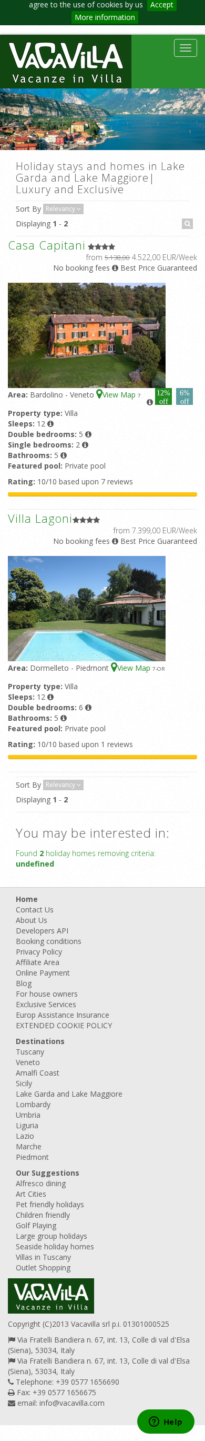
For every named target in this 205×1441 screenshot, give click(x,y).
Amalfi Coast (37, 1073)
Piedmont (32, 1157)
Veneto (28, 1062)
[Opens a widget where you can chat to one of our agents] (165, 1422)
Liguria (27, 1125)
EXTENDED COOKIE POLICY (64, 1025)
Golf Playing (36, 1225)
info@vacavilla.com (72, 1403)
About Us (31, 920)
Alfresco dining (41, 1183)
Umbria (28, 1115)
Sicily (24, 1083)
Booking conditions (48, 941)
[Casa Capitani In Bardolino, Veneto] (87, 335)
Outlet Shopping (43, 1268)
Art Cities (31, 1194)
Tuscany (30, 1052)
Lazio (25, 1136)
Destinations (40, 1041)
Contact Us (35, 910)
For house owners (47, 994)
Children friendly (43, 1215)
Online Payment (43, 973)
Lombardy (33, 1104)
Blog (24, 983)
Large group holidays (51, 1236)
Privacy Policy (39, 952)
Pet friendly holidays (50, 1204)
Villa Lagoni (40, 518)
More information (105, 17)
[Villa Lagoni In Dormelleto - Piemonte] (87, 608)
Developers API (42, 931)
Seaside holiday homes (55, 1246)
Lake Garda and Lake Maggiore (69, 1094)
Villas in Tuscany (43, 1257)
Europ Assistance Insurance (62, 1015)
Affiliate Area (37, 962)
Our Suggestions (47, 1173)
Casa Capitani (47, 245)
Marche (29, 1146)
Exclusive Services (46, 1004)
